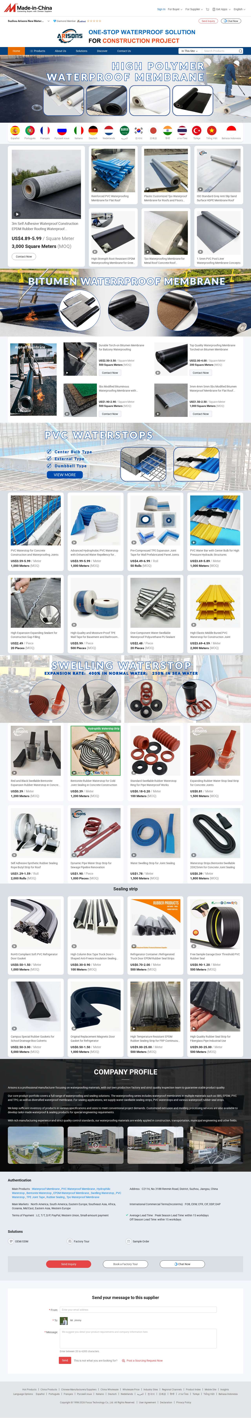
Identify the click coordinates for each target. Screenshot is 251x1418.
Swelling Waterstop (102, 1193)
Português (54, 1393)
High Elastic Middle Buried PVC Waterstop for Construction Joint (210, 635)
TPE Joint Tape (35, 1197)
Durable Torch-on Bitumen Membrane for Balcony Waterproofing (121, 347)
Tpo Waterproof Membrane (82, 1197)
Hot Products (29, 1389)
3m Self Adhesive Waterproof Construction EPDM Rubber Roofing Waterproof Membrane (45, 226)
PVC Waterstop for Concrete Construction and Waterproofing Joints (34, 552)
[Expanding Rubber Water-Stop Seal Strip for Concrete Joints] (215, 751)
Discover (102, 51)
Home (16, 51)
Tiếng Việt (209, 1393)
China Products (49, 1389)
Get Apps (222, 9)
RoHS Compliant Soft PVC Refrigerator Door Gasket (34, 956)
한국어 (151, 1393)
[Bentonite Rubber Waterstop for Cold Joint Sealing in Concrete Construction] (96, 751)
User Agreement (147, 1402)
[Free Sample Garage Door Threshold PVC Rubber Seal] (215, 924)
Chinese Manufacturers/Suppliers (78, 1389)
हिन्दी (172, 1393)
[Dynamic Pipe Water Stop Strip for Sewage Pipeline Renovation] (96, 833)
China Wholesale (109, 1389)
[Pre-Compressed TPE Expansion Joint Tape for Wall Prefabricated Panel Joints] (155, 520)
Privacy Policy (183, 1402)
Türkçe (196, 1393)
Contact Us (124, 51)
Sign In (161, 9)
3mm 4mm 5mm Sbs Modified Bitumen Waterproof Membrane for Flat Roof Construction (213, 389)
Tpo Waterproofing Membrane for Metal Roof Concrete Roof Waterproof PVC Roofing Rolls (164, 261)
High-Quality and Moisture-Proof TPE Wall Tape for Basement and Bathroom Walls (94, 635)
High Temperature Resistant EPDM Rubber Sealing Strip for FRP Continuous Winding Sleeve (154, 1039)
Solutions (81, 51)
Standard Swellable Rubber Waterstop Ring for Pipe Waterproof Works (153, 783)
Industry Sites (151, 1389)
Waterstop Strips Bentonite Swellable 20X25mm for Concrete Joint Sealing (212, 865)
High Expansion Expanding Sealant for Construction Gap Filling (34, 635)
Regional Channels (172, 1389)
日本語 (162, 1393)
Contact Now (24, 256)
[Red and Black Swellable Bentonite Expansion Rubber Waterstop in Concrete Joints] (36, 751)
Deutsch (112, 1393)
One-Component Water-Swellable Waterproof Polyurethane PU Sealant (152, 635)
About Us (60, 51)
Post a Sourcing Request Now (142, 1360)
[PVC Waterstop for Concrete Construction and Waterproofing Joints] (36, 520)
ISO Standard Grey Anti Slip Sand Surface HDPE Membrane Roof (217, 198)
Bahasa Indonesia (228, 1393)
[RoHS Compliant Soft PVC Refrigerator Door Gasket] (36, 924)
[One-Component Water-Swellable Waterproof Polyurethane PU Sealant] (155, 603)
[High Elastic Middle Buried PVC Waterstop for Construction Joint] (215, 603)
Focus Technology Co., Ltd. (99, 1402)
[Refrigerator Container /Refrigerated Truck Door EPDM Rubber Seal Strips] (155, 924)
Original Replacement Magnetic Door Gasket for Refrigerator (93, 1038)
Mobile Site (210, 1389)
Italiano (100, 1393)
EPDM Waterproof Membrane (71, 1193)
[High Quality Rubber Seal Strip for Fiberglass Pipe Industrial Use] (215, 1007)
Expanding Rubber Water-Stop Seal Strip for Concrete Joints (214, 783)
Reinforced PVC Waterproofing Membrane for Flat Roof (110, 198)
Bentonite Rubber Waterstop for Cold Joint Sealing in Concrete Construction (94, 783)
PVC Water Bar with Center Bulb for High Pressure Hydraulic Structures (214, 552)
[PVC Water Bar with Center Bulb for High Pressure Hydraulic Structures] (215, 520)
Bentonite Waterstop (39, 1193)
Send (65, 1360)
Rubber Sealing (55, 1197)
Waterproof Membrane (46, 1189)
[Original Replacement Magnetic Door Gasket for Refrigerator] (96, 1007)
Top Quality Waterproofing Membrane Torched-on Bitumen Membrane (212, 347)
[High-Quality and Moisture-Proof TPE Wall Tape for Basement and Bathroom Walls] (96, 603)
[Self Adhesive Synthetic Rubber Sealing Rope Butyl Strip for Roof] (36, 833)
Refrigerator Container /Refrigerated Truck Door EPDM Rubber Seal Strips (152, 956)
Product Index (193, 1389)
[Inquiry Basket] (208, 9)
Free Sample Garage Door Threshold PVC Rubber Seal (215, 956)
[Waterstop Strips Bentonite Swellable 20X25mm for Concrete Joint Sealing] (215, 833)
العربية (140, 1393)
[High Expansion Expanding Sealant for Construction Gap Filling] (36, 603)
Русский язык (84, 1393)
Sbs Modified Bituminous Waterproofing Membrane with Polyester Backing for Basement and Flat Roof (121, 389)
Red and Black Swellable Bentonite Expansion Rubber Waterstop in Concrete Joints (36, 783)
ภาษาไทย (183, 1393)
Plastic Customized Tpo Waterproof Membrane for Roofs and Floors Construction (165, 198)
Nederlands (127, 1393)
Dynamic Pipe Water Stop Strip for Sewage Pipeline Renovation (91, 865)
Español (40, 1393)
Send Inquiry (208, 21)
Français (68, 1393)
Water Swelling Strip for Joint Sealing (152, 863)
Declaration (166, 1402)
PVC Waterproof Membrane (78, 1189)
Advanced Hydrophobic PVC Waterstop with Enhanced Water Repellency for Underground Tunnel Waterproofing (94, 553)
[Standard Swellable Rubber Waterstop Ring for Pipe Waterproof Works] (155, 751)
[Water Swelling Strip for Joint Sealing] (155, 833)
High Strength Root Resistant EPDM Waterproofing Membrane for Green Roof (113, 261)
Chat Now (232, 21)
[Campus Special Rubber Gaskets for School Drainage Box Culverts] (36, 1007)
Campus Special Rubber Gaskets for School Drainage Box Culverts (32, 1038)
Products (39, 51)
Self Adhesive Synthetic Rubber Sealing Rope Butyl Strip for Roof (34, 865)
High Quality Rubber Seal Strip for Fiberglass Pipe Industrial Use (210, 1038)
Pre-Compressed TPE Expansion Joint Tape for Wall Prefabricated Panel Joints (154, 552)
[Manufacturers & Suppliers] (29, 7)
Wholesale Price (131, 1389)
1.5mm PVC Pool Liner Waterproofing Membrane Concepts (218, 261)
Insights (224, 1389)
